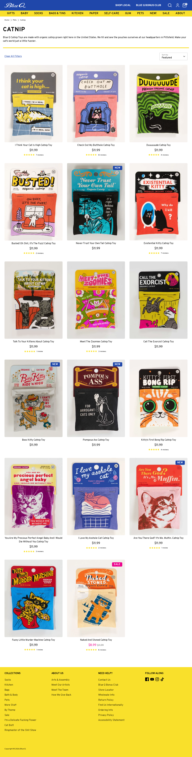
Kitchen (77, 13)
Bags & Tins (57, 13)
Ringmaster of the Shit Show (20, 730)
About (180, 13)
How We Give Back (61, 695)
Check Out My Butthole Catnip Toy (96, 145)
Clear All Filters (13, 56)
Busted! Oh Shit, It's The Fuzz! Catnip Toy (34, 243)
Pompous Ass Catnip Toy (96, 440)
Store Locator (106, 690)
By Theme (9, 710)
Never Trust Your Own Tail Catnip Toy (96, 243)
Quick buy (33, 135)
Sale (166, 13)
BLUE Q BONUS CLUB (148, 5)
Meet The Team (59, 690)
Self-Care (111, 13)
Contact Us (104, 680)
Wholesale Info (106, 695)
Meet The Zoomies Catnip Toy (96, 341)
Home (6, 20)
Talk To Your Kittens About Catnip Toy (33, 341)
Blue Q (23, 749)
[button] (185, 5)
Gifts (11, 13)
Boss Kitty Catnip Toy (33, 440)
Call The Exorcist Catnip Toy (158, 341)
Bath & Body (11, 695)
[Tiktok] (162, 679)
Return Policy (105, 700)
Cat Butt (9, 725)
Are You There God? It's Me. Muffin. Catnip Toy (158, 538)
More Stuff (10, 705)
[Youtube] (152, 679)
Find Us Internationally (110, 705)
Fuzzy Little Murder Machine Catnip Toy (33, 640)
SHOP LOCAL (123, 5)
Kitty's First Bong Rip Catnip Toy (158, 440)
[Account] (178, 5)
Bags (6, 690)
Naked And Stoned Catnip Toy (96, 640)
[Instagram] (157, 679)
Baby (24, 13)
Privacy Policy (106, 715)
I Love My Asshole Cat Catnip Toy (96, 538)
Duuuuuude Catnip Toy (158, 145)
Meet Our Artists (60, 684)
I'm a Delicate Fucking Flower (20, 720)
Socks (38, 13)
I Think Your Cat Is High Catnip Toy (33, 145)
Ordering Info (105, 710)
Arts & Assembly (60, 680)
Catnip (23, 20)
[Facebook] (147, 679)
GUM (128, 13)
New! (153, 13)
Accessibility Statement (111, 720)
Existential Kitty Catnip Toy (158, 243)
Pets (140, 13)
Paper (93, 13)
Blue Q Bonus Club (108, 684)
